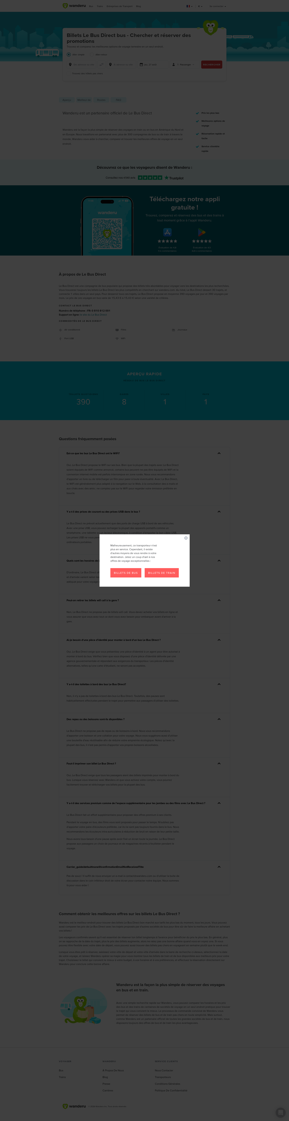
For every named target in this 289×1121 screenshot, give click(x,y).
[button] (186, 538)
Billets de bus (126, 572)
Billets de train (161, 572)
